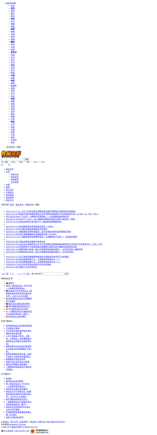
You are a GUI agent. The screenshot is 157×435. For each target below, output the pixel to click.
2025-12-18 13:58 (13, 214)
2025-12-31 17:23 (13, 211)
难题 (13, 24)
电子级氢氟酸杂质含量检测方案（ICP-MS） (39, 234)
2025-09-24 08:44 (13, 216)
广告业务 (32, 422)
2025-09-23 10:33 (13, 219)
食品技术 (15, 177)
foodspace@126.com (17, 424)
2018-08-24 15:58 (13, 264)
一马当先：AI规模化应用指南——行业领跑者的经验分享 (44, 216)
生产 (13, 21)
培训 (13, 55)
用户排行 (10, 190)
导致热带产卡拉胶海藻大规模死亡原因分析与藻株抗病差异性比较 (48, 247)
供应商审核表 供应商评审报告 (19, 326)
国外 (13, 13)
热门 (13, 70)
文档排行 (10, 192)
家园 (13, 73)
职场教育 (15, 179)
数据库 (14, 86)
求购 (13, 129)
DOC (13, 162)
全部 (6, 162)
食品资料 (10, 197)
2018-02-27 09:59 (13, 267)
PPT (28, 162)
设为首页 (11, 147)
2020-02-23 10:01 (13, 244)
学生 (13, 60)
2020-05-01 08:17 (13, 242)
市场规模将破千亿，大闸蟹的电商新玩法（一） (40, 259)
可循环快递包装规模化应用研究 (33, 229)
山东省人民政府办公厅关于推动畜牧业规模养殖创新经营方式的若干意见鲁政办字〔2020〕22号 (61, 244)
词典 (13, 49)
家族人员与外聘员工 (29, 267)
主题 (13, 68)
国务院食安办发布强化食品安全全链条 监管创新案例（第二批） (19, 348)
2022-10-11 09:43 (13, 234)
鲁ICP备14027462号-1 (56, 422)
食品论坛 (10, 200)
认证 (13, 96)
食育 (13, 109)
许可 (13, 93)
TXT (42, 162)
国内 (13, 11)
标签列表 (29, 205)
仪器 (13, 34)
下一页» (26, 274)
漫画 (13, 104)
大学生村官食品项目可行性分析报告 (35, 264)
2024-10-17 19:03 (13, 229)
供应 (13, 127)
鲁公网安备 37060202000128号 (16, 431)
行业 (13, 135)
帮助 (19, 147)
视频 (13, 101)
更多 (13, 142)
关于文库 (14, 422)
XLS (35, 162)
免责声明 (23, 422)
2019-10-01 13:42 (13, 249)
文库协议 (5, 422)
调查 (13, 117)
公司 (13, 124)
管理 (13, 37)
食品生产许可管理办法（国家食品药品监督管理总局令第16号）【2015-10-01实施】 (19, 293)
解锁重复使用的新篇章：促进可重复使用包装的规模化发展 (45, 232)
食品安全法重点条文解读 (19, 304)
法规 (13, 78)
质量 (13, 88)
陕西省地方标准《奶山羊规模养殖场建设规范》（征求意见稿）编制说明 (51, 249)
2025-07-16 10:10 (13, 222)
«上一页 (5, 274)
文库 (13, 119)
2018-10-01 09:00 (13, 259)
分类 (8, 172)
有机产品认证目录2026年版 (17, 362)
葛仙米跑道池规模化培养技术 (32, 242)
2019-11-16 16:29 (13, 247)
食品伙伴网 (11, 3)
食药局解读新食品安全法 (19, 306)
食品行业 (15, 174)
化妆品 (14, 140)
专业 (13, 47)
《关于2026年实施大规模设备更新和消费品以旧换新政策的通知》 (48, 211)
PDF (21, 162)
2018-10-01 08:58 (13, 262)
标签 (8, 187)
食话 (13, 106)
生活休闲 (15, 182)
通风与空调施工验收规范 (16, 364)
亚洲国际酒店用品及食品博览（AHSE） (37, 226)
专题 (8, 185)
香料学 (11, 283)
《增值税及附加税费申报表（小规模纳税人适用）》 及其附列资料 (48, 237)
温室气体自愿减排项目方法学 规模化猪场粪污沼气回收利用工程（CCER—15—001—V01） (59, 214)
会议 (13, 57)
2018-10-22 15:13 (13, 257)
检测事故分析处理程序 (16, 359)
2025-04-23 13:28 (13, 226)
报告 (13, 26)
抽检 (13, 83)
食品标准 (10, 195)
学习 (13, 62)
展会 (13, 114)
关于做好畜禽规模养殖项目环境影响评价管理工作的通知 (44, 257)
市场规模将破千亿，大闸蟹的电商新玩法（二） (40, 262)
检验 (13, 31)
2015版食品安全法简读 (18, 309)
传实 (13, 44)
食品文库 (10, 169)
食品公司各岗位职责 (15, 417)
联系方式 (42, 422)
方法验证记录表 (13, 328)
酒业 (13, 137)
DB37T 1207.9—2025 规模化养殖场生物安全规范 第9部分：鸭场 (47, 219)
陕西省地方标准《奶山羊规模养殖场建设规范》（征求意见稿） (47, 252)
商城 (13, 39)
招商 (13, 132)
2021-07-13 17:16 (13, 237)
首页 (13, 6)
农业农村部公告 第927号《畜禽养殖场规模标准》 (41, 222)
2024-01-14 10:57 (13, 232)
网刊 (13, 16)
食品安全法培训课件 (17, 317)
